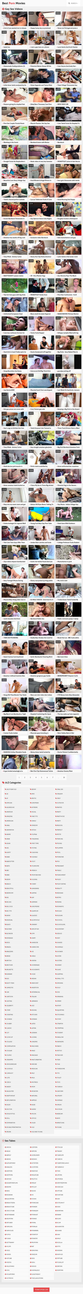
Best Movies (13, 3)
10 (64, 777)
